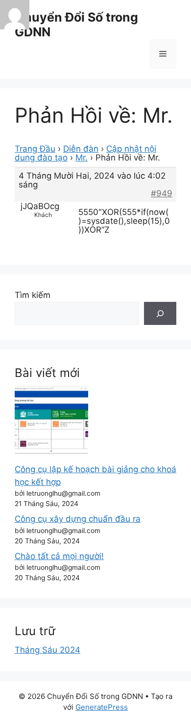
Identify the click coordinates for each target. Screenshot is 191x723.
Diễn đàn (80, 149)
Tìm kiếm (32, 295)
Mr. (81, 157)
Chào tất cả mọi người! (59, 556)
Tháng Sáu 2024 (47, 650)
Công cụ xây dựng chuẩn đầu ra (78, 519)
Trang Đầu (35, 149)
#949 (161, 193)
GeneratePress (101, 707)
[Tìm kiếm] (160, 313)
